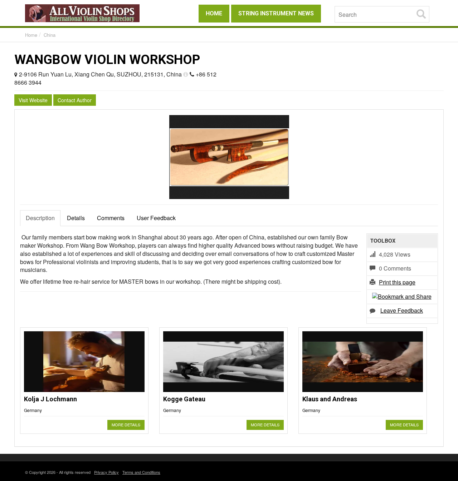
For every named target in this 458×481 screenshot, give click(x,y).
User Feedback (156, 218)
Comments (111, 218)
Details (76, 218)
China (49, 34)
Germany (33, 410)
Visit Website (33, 100)
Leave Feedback (401, 310)
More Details (126, 424)
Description (40, 218)
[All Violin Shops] (89, 13)
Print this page (397, 282)
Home (31, 34)
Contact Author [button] (75, 100)
